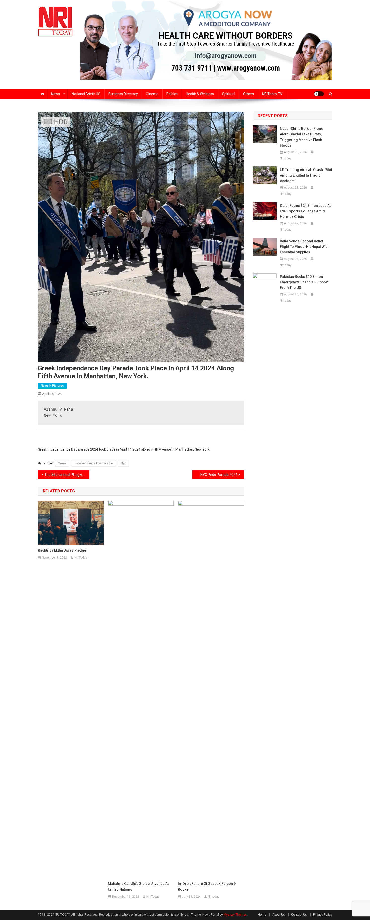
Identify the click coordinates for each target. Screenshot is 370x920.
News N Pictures (52, 385)
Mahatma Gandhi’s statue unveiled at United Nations (138, 886)
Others (248, 94)
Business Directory (123, 94)
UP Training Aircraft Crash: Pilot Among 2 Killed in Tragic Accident (306, 175)
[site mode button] (319, 93)
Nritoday (213, 896)
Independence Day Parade (94, 463)
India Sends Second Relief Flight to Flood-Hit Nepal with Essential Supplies (304, 246)
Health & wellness (200, 94)
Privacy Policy (322, 914)
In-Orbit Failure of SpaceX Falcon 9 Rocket (207, 886)
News (55, 94)
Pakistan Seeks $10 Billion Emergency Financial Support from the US (304, 282)
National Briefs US (86, 94)
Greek (62, 463)
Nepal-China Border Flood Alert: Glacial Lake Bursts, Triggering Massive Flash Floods (301, 137)
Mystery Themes (235, 914)
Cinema (152, 94)
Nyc (123, 463)
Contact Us (299, 914)
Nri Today (80, 557)
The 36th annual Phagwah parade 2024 (66, 475)
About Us (278, 914)
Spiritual (228, 94)
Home (262, 914)
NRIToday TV (272, 94)
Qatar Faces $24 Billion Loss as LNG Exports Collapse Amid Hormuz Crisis (306, 211)
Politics (172, 94)
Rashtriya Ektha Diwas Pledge (62, 550)
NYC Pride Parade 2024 (218, 475)
